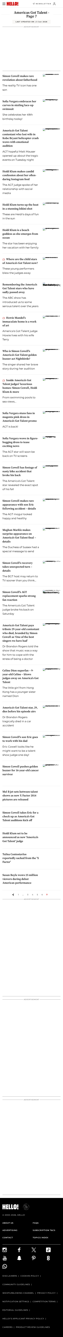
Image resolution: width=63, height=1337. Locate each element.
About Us (7, 1223)
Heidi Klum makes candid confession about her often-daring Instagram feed (19, 175)
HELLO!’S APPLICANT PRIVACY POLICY (23, 1318)
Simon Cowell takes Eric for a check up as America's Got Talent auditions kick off (20, 816)
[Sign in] (54, 3)
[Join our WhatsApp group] (9, 1266)
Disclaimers (9, 1276)
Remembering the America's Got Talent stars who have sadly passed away (19, 288)
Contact (7, 1237)
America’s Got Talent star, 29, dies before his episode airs (20, 709)
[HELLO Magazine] (12, 3)
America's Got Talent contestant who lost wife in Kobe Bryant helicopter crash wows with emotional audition (20, 138)
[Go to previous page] (13, 894)
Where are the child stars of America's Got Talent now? (20, 261)
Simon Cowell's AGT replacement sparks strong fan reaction (19, 595)
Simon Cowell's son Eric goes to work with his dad (20, 739)
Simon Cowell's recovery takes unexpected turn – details (17, 566)
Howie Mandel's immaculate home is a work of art (19, 321)
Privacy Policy (46, 1293)
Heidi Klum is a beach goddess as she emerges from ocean (20, 233)
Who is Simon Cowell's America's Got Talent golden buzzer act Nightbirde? (19, 355)
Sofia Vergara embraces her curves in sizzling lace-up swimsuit (19, 105)
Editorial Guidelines (15, 1310)
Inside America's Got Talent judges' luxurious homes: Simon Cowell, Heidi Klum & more (19, 386)
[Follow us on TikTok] (53, 1250)
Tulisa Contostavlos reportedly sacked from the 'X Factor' (20, 858)
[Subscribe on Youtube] (9, 1258)
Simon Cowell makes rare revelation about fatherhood (19, 78)
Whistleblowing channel (18, 1293)
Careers (7, 1327)
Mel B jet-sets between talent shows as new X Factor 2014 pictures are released (20, 795)
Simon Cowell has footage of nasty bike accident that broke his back (19, 471)
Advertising (9, 1230)
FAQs (36, 1223)
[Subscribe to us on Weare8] (53, 1258)
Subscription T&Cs (44, 1230)
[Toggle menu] (4, 4)
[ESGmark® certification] (24, 1207)
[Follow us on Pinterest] (38, 1258)
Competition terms (44, 1301)
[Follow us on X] (38, 1250)
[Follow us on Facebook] (24, 1250)
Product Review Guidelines (33, 1327)
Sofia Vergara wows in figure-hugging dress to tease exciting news (20, 442)
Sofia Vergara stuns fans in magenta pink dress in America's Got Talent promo (19, 417)
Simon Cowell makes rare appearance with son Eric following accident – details (19, 504)
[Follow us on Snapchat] (24, 1258)
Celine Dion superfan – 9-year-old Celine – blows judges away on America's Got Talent (20, 676)
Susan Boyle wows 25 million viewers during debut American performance (20, 878)
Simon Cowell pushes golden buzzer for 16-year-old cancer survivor (20, 770)
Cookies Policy (29, 1276)
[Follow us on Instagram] (9, 1250)
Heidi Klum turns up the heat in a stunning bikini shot (20, 206)
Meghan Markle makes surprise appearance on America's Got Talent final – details (19, 535)
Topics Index (40, 1237)
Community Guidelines (16, 1284)
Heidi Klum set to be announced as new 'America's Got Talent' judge (20, 837)
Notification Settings (15, 1301)
